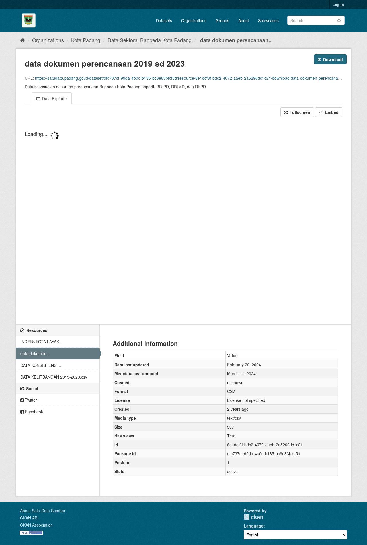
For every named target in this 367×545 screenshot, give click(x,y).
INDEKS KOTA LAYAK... (41, 341)
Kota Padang (85, 40)
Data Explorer (54, 98)
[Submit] (339, 19)
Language (253, 526)
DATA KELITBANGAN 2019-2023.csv (53, 377)
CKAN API (29, 518)
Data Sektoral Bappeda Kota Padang (150, 40)
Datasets (164, 20)
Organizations (193, 20)
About (243, 20)
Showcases (268, 20)
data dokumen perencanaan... (236, 40)
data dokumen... (35, 353)
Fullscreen (299, 112)
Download (332, 59)
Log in (338, 4)
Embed (331, 112)
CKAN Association (36, 525)
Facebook (33, 411)
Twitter (30, 400)
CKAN (253, 517)
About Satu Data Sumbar (42, 510)
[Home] (22, 40)
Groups (222, 20)
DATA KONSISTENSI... (40, 365)
